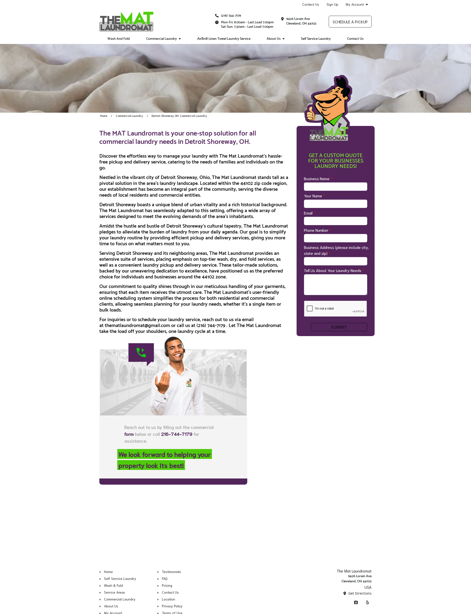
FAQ (165, 578)
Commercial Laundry (161, 39)
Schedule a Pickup (350, 21)
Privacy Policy (172, 606)
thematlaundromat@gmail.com (137, 326)
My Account (355, 4)
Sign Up (332, 4)
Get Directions (359, 593)
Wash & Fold (113, 585)
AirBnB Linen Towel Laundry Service (223, 39)
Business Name (318, 178)
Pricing (167, 585)
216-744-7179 (176, 434)
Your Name (314, 195)
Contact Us (310, 4)
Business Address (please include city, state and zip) (336, 250)
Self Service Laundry (316, 39)
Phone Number (317, 229)
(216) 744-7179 (231, 16)
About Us (274, 39)
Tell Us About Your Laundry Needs (334, 270)
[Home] (126, 21)
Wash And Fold (118, 39)
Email (309, 212)
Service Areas (114, 592)
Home (103, 115)
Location (168, 599)
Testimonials (171, 571)
